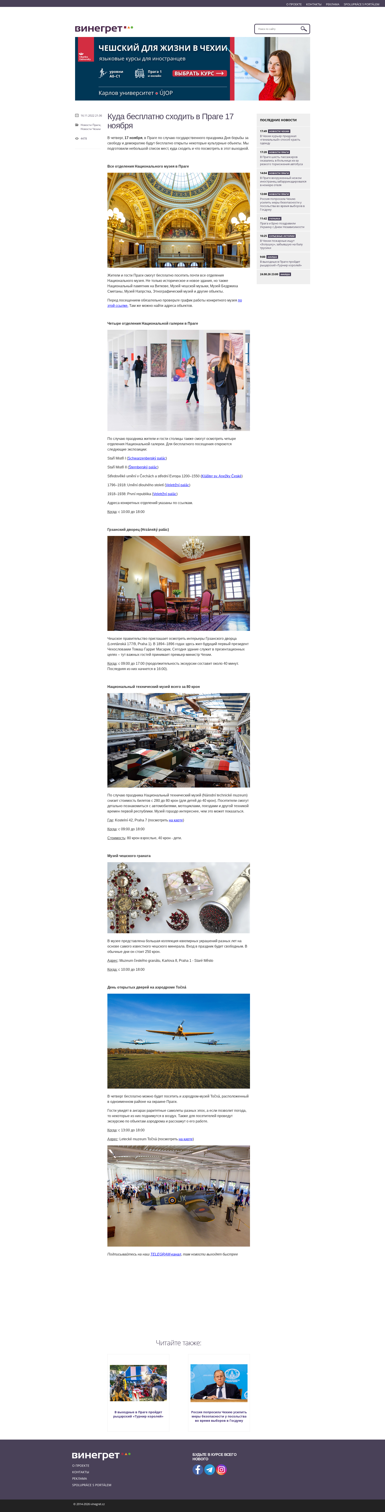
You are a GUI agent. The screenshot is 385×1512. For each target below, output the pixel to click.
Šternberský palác (143, 467)
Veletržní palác (177, 485)
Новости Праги (279, 152)
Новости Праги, (91, 125)
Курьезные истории (282, 236)
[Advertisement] (178, 1297)
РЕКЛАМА (332, 4)
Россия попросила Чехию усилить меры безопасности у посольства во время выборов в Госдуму (219, 1416)
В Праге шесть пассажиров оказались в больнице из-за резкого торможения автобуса (281, 160)
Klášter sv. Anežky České (222, 476)
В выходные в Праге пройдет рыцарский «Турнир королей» (138, 1414)
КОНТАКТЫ (314, 4)
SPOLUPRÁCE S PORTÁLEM (361, 4)
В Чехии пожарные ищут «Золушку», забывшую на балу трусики (281, 244)
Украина (274, 218)
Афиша (272, 256)
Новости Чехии (91, 129)
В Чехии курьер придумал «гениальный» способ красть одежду (280, 139)
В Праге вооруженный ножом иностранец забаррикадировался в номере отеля (283, 181)
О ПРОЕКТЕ (294, 4)
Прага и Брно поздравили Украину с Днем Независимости (282, 225)
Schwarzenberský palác (147, 458)
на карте (176, 820)
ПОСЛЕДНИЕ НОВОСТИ (278, 120)
